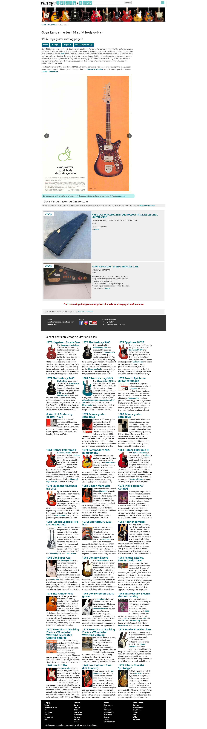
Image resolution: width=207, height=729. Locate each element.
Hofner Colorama (64, 453)
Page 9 (67, 45)
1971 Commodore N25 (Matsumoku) (96, 451)
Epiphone (48, 712)
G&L (46, 719)
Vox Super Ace (66, 560)
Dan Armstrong (50, 707)
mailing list (51, 324)
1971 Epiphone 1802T (131, 342)
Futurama (48, 717)
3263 (123, 621)
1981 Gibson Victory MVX (97, 378)
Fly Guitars (110, 322)
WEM (135, 717)
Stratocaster (87, 405)
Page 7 (57, 45)
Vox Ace (55, 579)
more (96, 229)
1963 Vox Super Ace (58, 557)
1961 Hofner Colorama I (61, 450)
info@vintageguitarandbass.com (60, 322)
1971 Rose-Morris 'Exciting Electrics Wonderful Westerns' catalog (98, 632)
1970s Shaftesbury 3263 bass (96, 523)
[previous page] (46, 136)
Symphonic (101, 599)
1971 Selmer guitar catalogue (94, 415)
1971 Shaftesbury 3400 (60, 378)
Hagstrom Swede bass (70, 345)
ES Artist (138, 673)
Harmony (78, 714)
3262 (144, 618)
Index (45, 45)
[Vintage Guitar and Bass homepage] (67, 3)
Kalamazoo (108, 705)
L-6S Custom (71, 553)
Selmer (77, 455)
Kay (105, 707)
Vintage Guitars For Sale (115, 324)
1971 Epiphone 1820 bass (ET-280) (61, 487)
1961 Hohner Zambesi (131, 521)
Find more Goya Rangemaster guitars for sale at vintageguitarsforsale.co (103, 304)
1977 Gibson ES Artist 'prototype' (131, 667)
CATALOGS (52, 25)
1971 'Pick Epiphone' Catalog (130, 487)
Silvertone (137, 710)
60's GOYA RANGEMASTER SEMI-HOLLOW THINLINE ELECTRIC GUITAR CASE (125, 216)
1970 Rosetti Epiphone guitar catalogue (132, 379)
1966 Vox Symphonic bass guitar (98, 595)
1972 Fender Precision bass (134, 629)
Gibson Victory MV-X (105, 381)
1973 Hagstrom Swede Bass (63, 342)
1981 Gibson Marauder (96, 486)
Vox (134, 714)
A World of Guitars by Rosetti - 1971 (59, 415)
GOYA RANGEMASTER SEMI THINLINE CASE (115, 266)
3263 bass (106, 539)
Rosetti (134, 388)
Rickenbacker (109, 722)
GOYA (44, 25)
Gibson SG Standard (95, 69)
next (62, 54)
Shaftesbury (62, 381)
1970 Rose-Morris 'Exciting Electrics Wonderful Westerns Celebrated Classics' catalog (62, 633)
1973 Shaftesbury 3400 (96, 342)
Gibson (77, 702)
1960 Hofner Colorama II (133, 450)
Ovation (107, 717)
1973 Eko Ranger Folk (59, 593)
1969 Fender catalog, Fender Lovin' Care (131, 559)
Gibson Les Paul (94, 369)
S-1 (59, 553)
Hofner (77, 719)
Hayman (77, 717)
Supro (135, 712)
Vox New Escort (103, 560)
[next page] (129, 136)
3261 (125, 618)
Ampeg (47, 702)
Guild (76, 710)
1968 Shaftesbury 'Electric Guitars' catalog (134, 595)
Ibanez (106, 702)
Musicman (108, 714)
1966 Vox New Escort (95, 557)
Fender (47, 714)
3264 (147, 611)
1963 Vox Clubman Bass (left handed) (96, 667)
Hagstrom (78, 712)
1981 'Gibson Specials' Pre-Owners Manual (62, 523)
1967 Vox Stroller (56, 665)
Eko (46, 710)
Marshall (107, 710)
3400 (59, 393)
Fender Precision (100, 609)
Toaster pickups (136, 479)
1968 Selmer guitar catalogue (130, 415)
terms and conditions (147, 205)
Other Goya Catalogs (83, 45)
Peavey (106, 719)
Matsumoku (110, 352)
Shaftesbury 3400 (100, 347)
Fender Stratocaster (50, 71)
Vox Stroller (65, 668)
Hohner (77, 722)
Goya (76, 705)
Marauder (103, 491)
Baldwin (47, 705)
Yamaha (136, 719)
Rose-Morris (74, 383)
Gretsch (77, 707)
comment (121, 196)
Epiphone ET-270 (136, 350)
